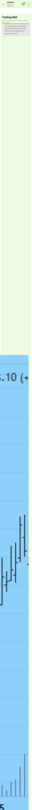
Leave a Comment (7, 20)
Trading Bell (22, 26)
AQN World (10, 2)
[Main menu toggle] (28, 4)
